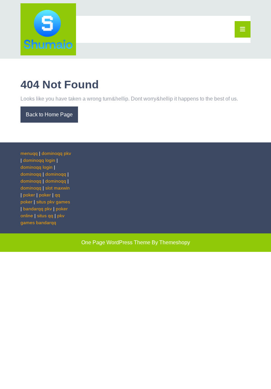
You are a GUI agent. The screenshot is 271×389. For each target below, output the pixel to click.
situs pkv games (53, 201)
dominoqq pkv (56, 153)
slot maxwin (57, 188)
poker (29, 194)
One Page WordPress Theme (115, 242)
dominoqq (30, 174)
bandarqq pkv (37, 208)
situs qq (45, 215)
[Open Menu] (243, 29)
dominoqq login (39, 160)
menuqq (29, 153)
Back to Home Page (46, 111)
